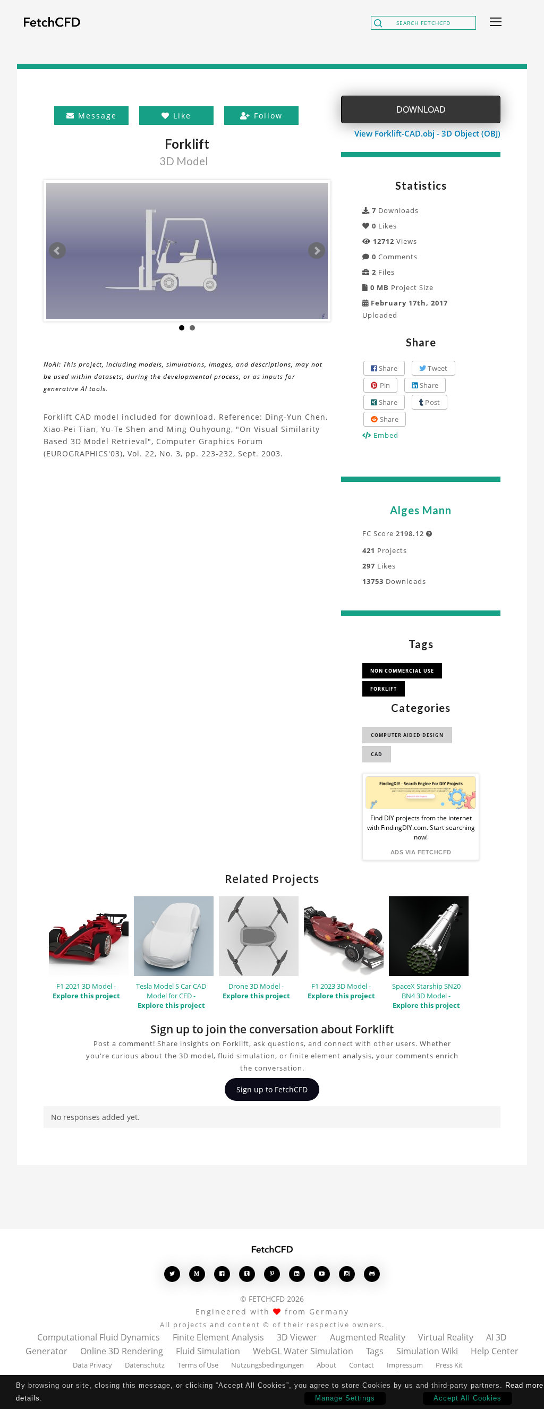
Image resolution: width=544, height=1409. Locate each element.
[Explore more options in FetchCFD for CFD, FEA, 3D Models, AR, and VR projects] (493, 23)
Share (387, 368)
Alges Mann (421, 510)
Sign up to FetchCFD (272, 1089)
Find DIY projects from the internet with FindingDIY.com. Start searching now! (421, 827)
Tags (375, 1351)
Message (96, 116)
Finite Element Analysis (218, 1337)
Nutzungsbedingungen (267, 1365)
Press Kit (449, 1365)
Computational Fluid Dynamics (98, 1337)
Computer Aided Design (407, 735)
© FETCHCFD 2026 (272, 1299)
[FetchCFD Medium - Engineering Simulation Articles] (197, 1274)
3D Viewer (297, 1337)
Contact (361, 1365)
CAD (376, 754)
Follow (267, 116)
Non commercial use (402, 670)
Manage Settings (345, 1398)
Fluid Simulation (208, 1351)
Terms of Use (197, 1365)
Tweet (437, 368)
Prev (57, 250)
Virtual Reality (445, 1337)
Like (180, 116)
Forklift (383, 688)
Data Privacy (92, 1365)
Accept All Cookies (468, 1398)
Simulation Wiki (427, 1351)
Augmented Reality (367, 1337)
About (326, 1365)
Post (431, 402)
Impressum (405, 1365)
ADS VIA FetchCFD (421, 852)
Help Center (494, 1351)
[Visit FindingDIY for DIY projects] (421, 792)
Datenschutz (145, 1365)
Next (316, 250)
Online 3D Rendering (121, 1351)
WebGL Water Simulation (303, 1351)
